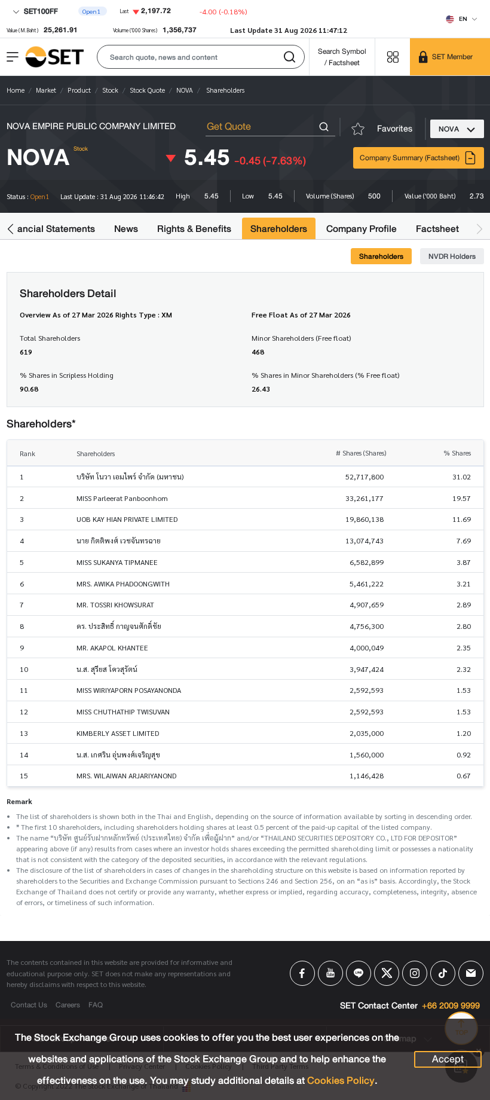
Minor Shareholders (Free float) (301, 338)
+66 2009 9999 (451, 1006)
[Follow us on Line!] (358, 973)
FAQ (95, 1004)
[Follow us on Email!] (471, 973)
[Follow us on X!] (386, 973)
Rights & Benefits (194, 229)
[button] (201, 57)
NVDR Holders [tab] (452, 256)
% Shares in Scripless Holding (67, 375)
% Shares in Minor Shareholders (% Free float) (325, 375)
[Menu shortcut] (392, 56)
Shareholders (278, 229)
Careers (68, 1004)
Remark (19, 801)
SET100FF (40, 11)
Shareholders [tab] (381, 256)
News (126, 229)
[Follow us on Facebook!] (302, 973)
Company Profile (361, 229)
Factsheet (437, 229)
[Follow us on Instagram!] (415, 973)
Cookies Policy (341, 1080)
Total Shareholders (50, 338)
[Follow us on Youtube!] (330, 973)
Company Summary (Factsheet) (410, 157)
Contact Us (29, 1004)
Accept (448, 1059)
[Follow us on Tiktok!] (443, 973)
